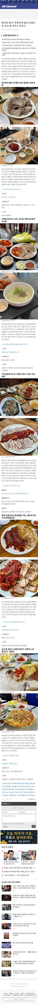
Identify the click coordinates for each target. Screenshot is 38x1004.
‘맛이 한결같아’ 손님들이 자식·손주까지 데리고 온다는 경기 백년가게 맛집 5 (19, 787)
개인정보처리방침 (30, 993)
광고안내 (17, 993)
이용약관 (23, 993)
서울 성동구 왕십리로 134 (10, 352)
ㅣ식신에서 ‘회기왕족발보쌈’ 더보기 (13, 622)
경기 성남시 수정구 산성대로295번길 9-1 (15, 494)
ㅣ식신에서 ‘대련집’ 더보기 (10, 756)
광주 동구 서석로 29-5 (8, 197)
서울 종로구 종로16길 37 (9, 764)
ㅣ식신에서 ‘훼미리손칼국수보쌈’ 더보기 (14, 344)
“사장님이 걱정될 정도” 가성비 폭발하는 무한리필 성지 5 (19, 795)
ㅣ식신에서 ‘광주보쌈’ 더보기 (11, 189)
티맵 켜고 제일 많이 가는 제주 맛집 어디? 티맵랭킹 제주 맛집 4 (18, 789)
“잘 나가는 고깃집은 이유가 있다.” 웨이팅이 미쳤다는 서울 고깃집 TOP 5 (18, 792)
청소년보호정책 (6, 995)
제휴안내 (11, 993)
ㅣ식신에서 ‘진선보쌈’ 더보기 (11, 486)
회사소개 (6, 993)
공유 (10, 799)
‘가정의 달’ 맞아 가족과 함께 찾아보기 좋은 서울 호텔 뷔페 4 (18, 784)
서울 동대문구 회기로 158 (10, 630)
